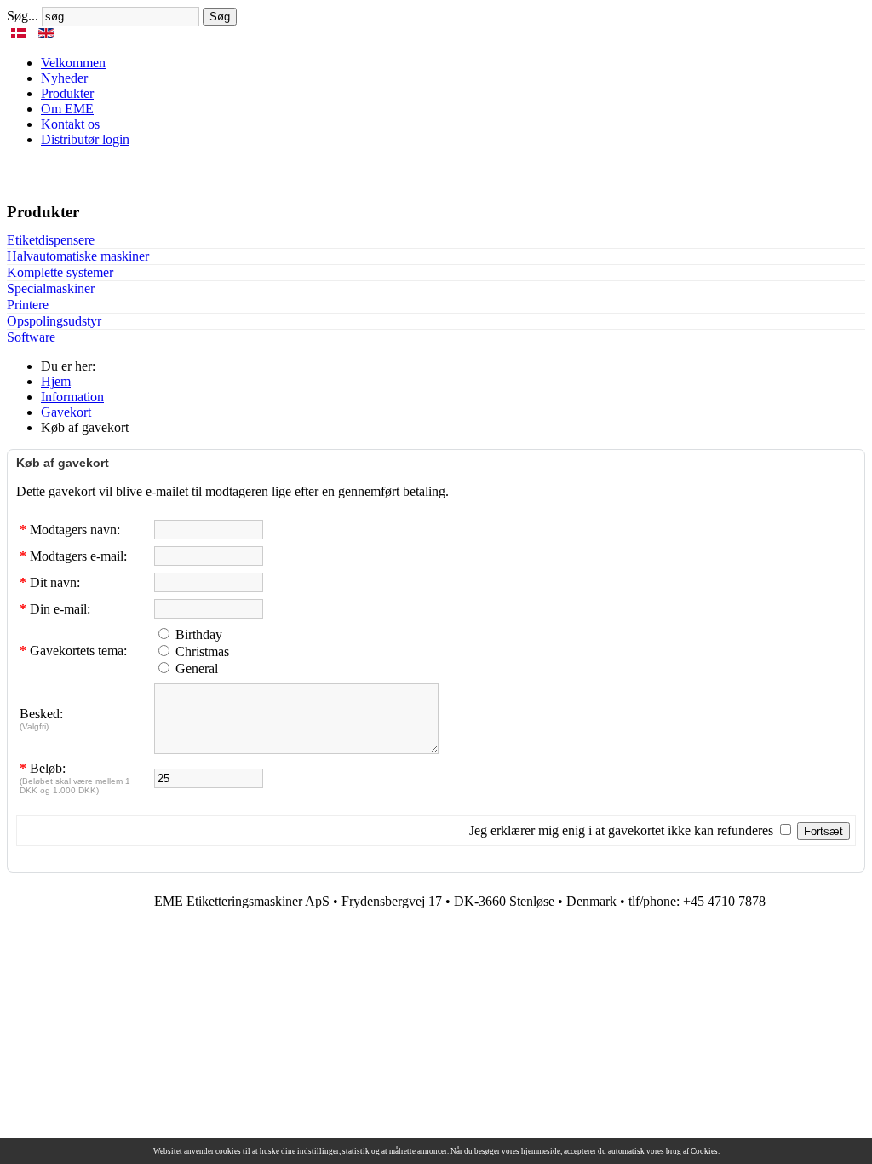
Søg (219, 16)
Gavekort (66, 412)
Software (31, 337)
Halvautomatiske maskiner (78, 256)
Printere (28, 304)
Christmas (202, 651)
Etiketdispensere (51, 240)
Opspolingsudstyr (54, 321)
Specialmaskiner (51, 288)
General (196, 668)
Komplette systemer (60, 272)
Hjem (56, 381)
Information (72, 396)
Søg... (22, 16)
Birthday (198, 634)
